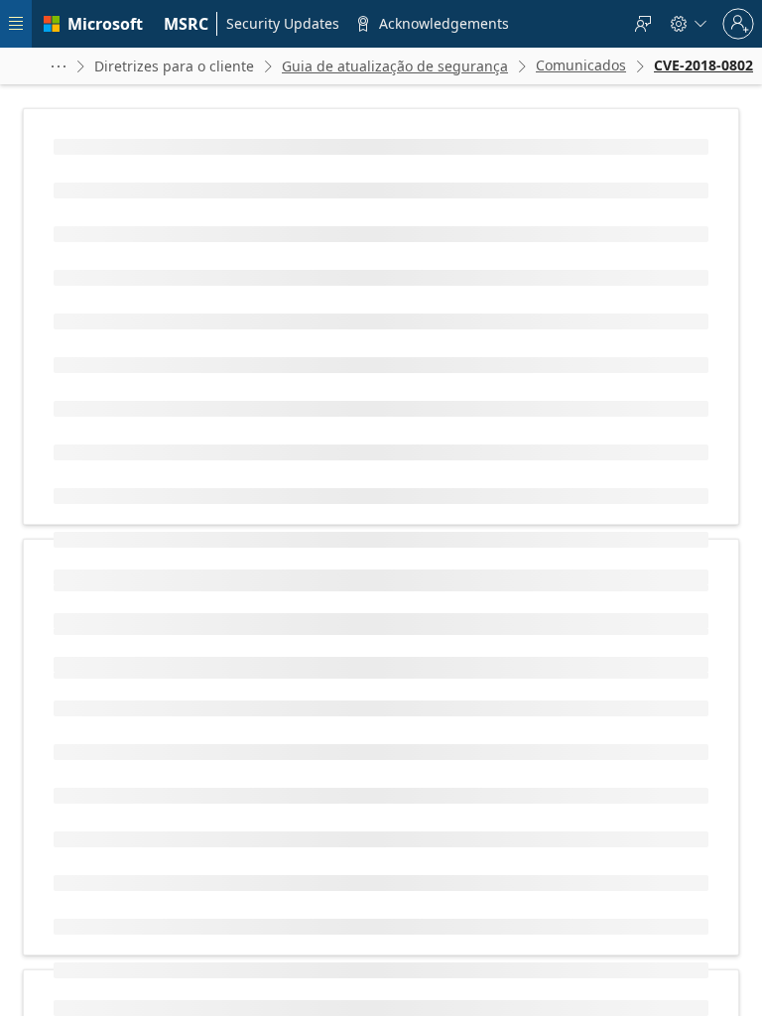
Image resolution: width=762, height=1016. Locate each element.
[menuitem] (186, 24)
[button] (58, 66)
